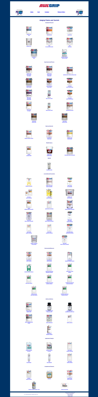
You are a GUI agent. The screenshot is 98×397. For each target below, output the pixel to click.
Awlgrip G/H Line (29, 35)
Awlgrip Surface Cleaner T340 (34, 389)
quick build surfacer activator (70, 351)
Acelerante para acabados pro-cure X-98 (69, 311)
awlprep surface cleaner (29, 379)
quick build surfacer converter (49, 232)
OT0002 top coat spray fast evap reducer (69, 283)
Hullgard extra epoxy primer (29, 87)
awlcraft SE (70, 34)
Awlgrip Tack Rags (64, 389)
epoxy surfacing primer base (49, 87)
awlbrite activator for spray (49, 351)
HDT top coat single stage (49, 46)
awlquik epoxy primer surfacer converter (69, 209)
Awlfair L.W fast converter (69, 197)
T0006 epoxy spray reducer (69, 272)
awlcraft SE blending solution (49, 334)
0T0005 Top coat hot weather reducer (49, 283)
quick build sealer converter (29, 232)
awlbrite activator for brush (29, 351)
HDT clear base (70, 46)
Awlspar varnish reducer (28, 271)
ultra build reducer (29, 283)
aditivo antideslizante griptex (29, 323)
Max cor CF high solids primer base (29, 98)
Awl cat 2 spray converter (29, 197)
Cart (38, 12)
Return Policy (61, 12)
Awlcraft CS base (34, 58)
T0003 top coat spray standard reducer (64, 294)
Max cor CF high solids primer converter (70, 220)
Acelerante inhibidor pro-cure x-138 (49, 311)
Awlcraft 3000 (49, 34)
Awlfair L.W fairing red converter (34, 244)
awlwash (49, 378)
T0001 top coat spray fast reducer (34, 294)
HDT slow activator (49, 362)
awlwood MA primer (69, 110)
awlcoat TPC (29, 46)
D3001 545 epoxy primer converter (49, 186)
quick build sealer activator (70, 362)
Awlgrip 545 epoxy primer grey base (29, 74)
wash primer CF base (29, 110)
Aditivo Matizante (49, 322)
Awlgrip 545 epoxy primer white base (49, 74)
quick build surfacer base (64, 122)
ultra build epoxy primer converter (64, 244)
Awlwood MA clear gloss (49, 138)
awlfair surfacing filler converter (28, 209)
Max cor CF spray (49, 98)
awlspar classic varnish (29, 138)
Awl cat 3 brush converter (49, 197)
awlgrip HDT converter (49, 208)
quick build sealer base (34, 122)
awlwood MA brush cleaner (69, 379)
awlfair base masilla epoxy (49, 155)
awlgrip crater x (70, 322)
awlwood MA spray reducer (28, 260)
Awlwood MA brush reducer (49, 260)
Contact (47, 12)
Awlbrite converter (29, 186)
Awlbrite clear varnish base (69, 138)
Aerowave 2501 (49, 169)
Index (31, 12)
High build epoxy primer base (69, 87)
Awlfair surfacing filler (28, 155)
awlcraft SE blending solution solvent (69, 260)
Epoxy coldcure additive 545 (29, 311)
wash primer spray (49, 110)
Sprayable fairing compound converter (69, 232)
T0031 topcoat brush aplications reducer (49, 272)
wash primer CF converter (69, 186)
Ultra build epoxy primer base (69, 98)
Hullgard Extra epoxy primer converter (49, 221)
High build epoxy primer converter (29, 221)
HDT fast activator (29, 362)
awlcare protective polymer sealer (64, 58)
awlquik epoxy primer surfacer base (69, 74)
